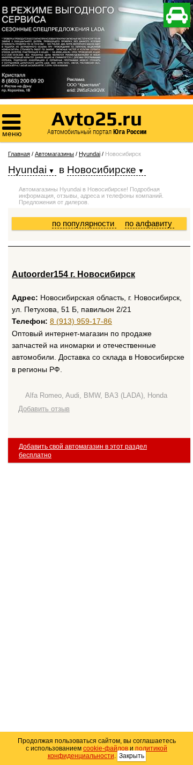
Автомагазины (54, 154)
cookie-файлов (105, 748)
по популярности (84, 223)
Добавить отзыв (44, 409)
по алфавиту (149, 223)
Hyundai (89, 154)
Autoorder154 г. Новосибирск (73, 274)
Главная (19, 154)
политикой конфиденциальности (108, 752)
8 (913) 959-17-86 (81, 321)
